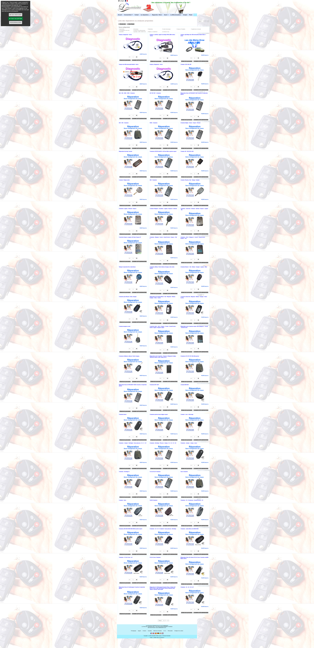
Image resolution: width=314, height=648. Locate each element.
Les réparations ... (145, 14)
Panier (190, 14)
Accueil (120, 14)
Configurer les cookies (178, 630)
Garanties (150, 630)
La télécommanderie (175, 14)
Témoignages (133, 630)
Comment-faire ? (128, 14)
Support (139, 630)
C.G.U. (164, 630)
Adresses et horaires (157, 630)
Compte (185, 14)
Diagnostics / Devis (157, 14)
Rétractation (170, 630)
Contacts (144, 630)
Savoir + (166, 14)
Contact (136, 14)
